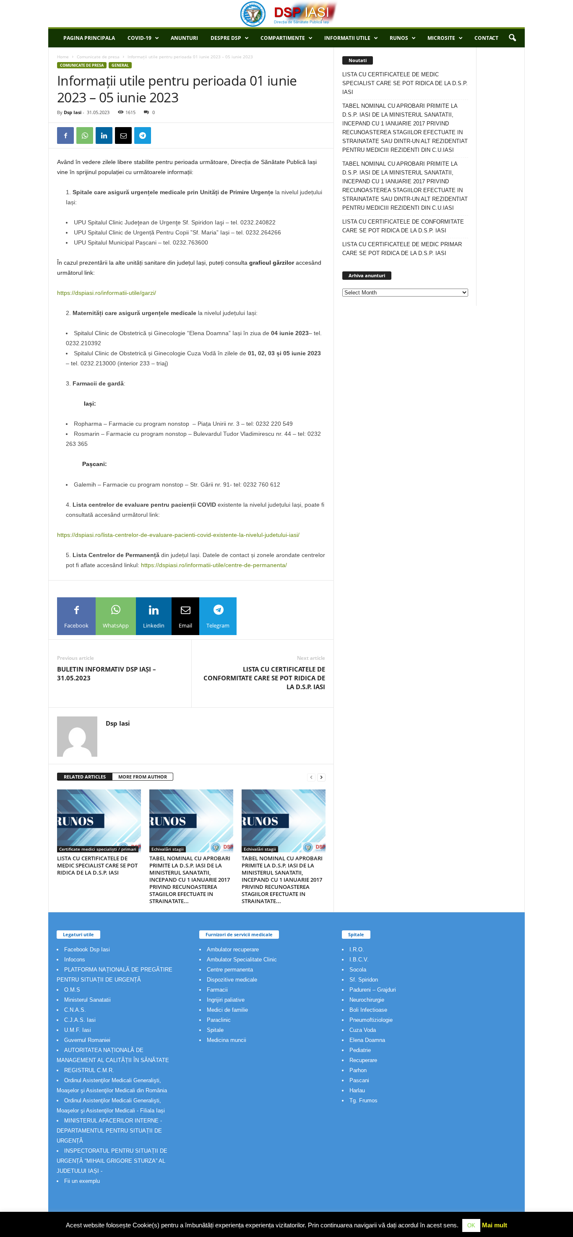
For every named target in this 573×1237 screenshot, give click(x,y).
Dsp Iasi (72, 112)
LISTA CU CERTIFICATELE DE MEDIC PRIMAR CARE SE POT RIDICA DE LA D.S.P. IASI (402, 248)
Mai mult (494, 1225)
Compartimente (282, 38)
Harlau (357, 1090)
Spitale (215, 1030)
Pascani (359, 1080)
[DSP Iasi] (286, 13)
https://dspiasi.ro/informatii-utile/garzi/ (106, 292)
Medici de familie (227, 1010)
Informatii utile (347, 38)
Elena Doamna (367, 1040)
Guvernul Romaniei (87, 1040)
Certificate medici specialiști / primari (97, 849)
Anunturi (184, 38)
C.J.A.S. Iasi (80, 1020)
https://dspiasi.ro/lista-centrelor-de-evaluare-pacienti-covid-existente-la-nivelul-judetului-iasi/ (178, 534)
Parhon (358, 1070)
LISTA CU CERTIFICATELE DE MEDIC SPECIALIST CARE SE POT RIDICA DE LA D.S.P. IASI (97, 865)
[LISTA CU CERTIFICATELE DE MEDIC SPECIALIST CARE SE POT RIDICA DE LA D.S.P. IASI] (99, 820)
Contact (486, 38)
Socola (357, 969)
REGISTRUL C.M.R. (89, 1070)
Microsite (441, 38)
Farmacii (217, 990)
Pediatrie (360, 1050)
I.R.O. (356, 949)
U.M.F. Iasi (77, 1030)
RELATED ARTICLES (85, 776)
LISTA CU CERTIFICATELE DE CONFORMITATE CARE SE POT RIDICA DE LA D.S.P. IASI (264, 678)
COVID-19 (139, 38)
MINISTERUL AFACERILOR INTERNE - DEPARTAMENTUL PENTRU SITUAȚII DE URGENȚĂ (109, 1130)
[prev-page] (311, 777)
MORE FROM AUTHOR (142, 776)
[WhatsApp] (84, 135)
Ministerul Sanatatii (87, 1000)
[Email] (123, 135)
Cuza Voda (362, 1030)
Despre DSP (226, 38)
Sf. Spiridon (363, 980)
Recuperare (363, 1060)
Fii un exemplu (82, 1181)
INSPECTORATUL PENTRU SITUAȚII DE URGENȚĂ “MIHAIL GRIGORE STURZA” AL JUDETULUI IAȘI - (112, 1161)
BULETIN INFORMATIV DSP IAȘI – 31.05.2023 (106, 673)
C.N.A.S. (75, 1010)
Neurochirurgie (366, 1000)
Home (63, 57)
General (120, 65)
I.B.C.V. (359, 959)
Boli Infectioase (368, 1010)
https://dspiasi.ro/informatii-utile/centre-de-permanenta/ (214, 565)
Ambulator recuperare (233, 949)
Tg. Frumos (363, 1100)
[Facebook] (65, 135)
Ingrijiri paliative (226, 1000)
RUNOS (399, 38)
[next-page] (321, 777)
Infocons (74, 959)
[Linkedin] (104, 135)
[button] (512, 38)
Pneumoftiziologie (371, 1020)
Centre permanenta (230, 969)
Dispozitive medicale (232, 980)
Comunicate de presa (98, 57)
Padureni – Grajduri (372, 990)
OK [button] (471, 1225)
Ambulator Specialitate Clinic (242, 959)
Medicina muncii (226, 1040)
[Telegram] (142, 135)
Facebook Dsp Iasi (87, 949)
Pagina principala (89, 38)
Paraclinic (219, 1020)
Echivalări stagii (167, 849)
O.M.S (72, 990)
